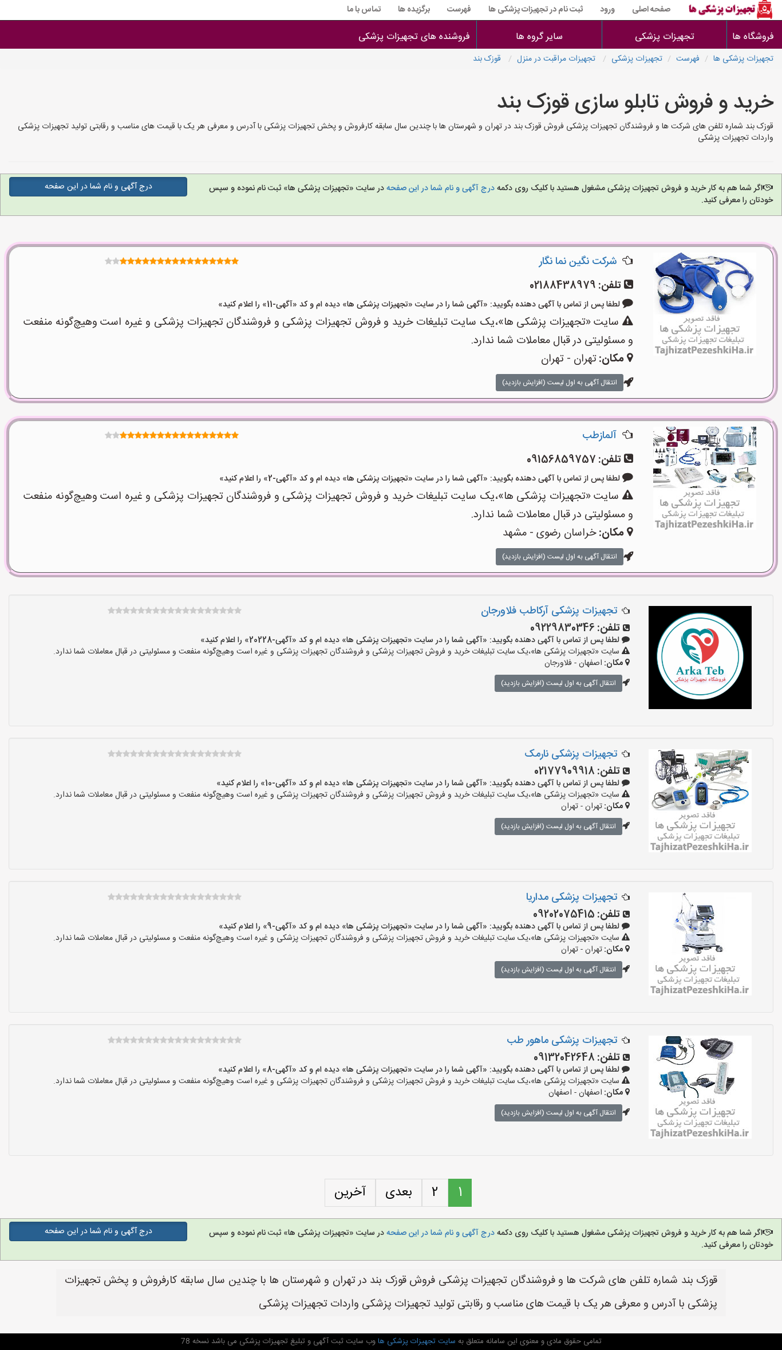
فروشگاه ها (754, 37)
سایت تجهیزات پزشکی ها (416, 1341)
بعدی (398, 1192)
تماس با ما (364, 10)
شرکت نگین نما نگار (578, 261)
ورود (607, 10)
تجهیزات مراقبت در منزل (557, 59)
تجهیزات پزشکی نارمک (570, 754)
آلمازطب (599, 435)
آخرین (350, 1192)
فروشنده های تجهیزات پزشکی (414, 37)
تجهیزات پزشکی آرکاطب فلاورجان (549, 611)
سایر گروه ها (539, 37)
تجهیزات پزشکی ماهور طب (562, 1040)
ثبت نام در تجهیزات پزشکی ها (535, 10)
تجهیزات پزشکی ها (743, 59)
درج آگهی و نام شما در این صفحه (439, 188)
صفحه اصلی (651, 10)
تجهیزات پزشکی (664, 37)
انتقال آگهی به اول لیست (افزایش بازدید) (559, 382)
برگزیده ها (414, 10)
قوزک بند (488, 59)
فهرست (459, 10)
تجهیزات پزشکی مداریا (571, 897)
